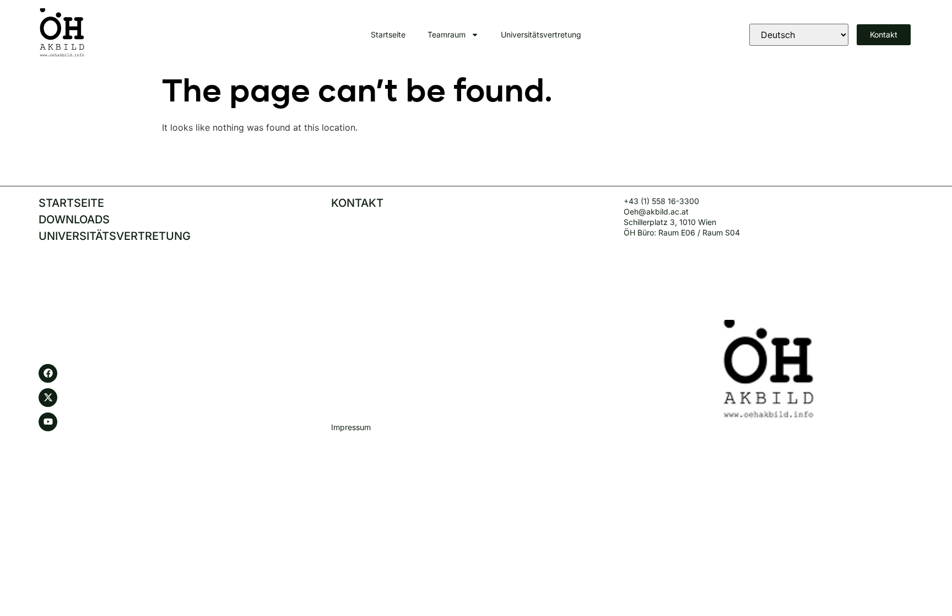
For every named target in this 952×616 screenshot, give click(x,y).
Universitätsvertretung (541, 34)
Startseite (388, 34)
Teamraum (447, 34)
